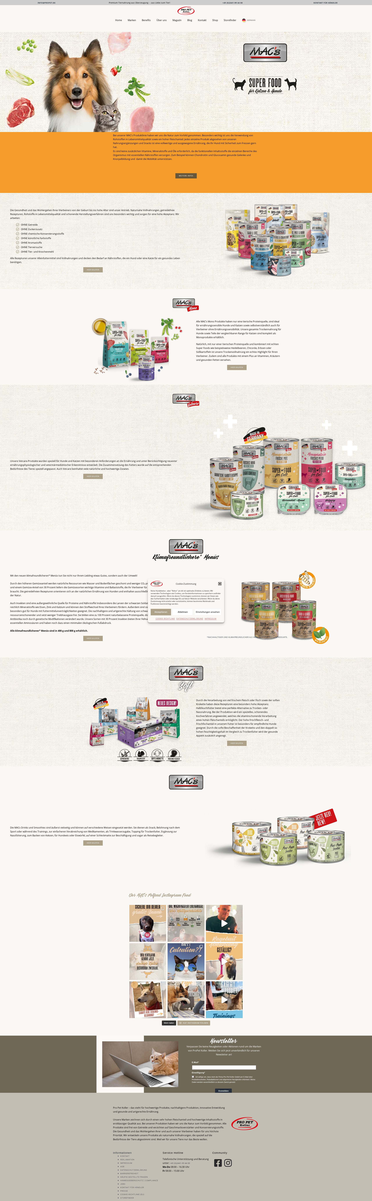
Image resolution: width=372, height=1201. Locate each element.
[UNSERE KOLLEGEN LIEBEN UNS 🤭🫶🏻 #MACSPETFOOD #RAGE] (224, 923)
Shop (215, 20)
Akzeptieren (160, 612)
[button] (219, 583)
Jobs (122, 1184)
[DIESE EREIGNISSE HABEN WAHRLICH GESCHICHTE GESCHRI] (186, 923)
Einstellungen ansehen (208, 612)
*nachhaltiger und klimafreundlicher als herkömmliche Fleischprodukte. (247, 637)
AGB (122, 1166)
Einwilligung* (198, 1072)
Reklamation (127, 1159)
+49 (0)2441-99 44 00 (232, 3)
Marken (132, 20)
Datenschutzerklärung (189, 619)
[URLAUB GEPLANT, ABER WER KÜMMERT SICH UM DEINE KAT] (186, 961)
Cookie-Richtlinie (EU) (132, 1194)
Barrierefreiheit (129, 1173)
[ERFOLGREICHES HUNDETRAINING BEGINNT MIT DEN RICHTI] (186, 999)
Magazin (176, 20)
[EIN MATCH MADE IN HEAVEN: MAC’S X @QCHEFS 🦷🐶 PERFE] (224, 961)
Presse (124, 1191)
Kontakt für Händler (326, 3)
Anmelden (223, 1091)
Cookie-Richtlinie (165, 619)
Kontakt (202, 20)
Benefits (146, 20)
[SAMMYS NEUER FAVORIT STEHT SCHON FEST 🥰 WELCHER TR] (147, 999)
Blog (189, 20)
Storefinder (230, 20)
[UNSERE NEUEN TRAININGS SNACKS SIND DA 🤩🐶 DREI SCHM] (224, 999)
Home (118, 20)
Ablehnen (183, 612)
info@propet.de (47, 3)
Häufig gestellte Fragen (134, 1177)
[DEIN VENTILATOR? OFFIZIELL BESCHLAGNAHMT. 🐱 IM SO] (147, 961)
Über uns (162, 20)
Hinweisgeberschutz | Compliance (139, 1180)
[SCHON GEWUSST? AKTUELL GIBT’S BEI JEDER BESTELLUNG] (147, 923)
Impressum (211, 619)
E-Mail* (195, 1062)
